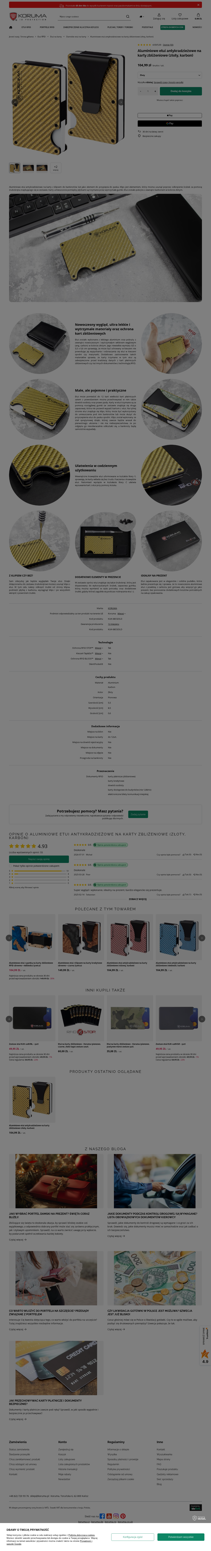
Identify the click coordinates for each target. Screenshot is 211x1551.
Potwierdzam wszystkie (181, 1537)
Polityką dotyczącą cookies (81, 1535)
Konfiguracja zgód (132, 1537)
